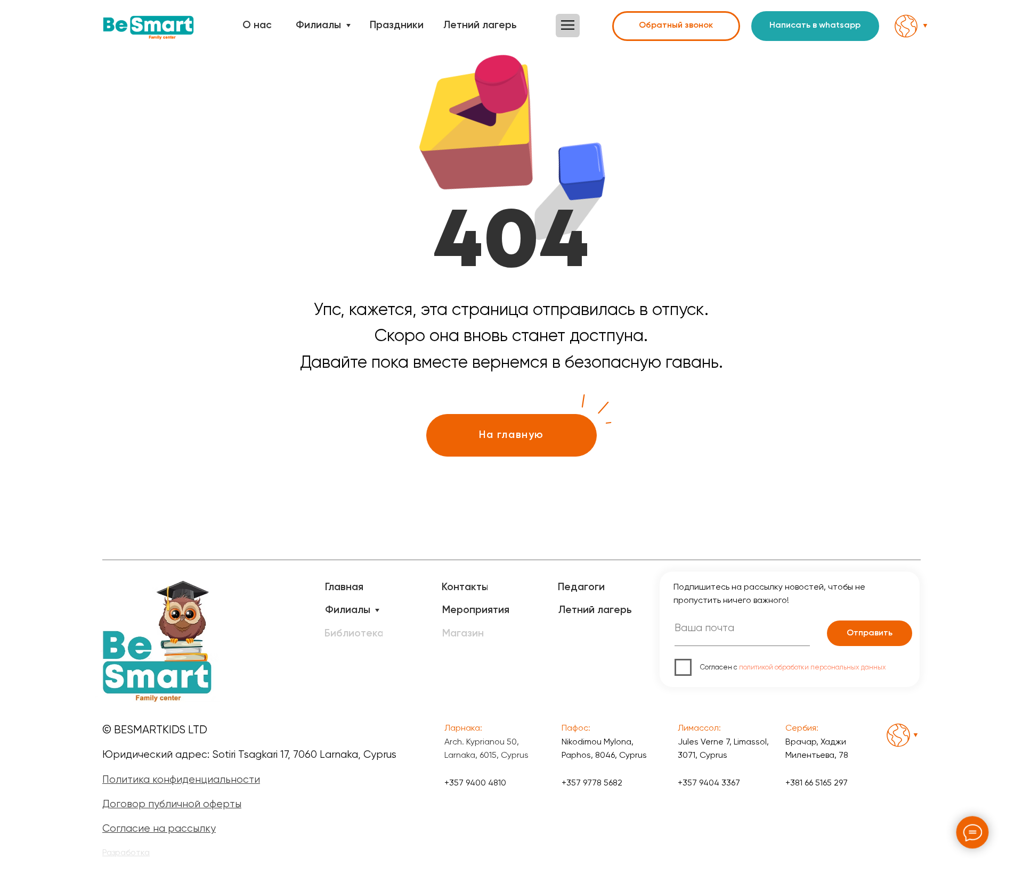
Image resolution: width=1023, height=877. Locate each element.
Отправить (869, 633)
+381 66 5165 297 (816, 782)
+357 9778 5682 (592, 782)
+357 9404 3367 (709, 782)
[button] (568, 26)
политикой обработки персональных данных (812, 667)
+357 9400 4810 (475, 782)
